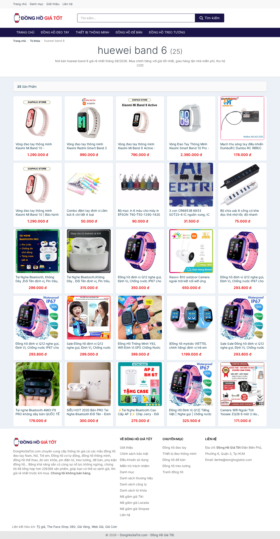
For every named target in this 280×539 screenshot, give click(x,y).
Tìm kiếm (211, 18)
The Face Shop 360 (61, 526)
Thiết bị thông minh (92, 32)
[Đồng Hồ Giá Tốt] (35, 442)
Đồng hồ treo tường (167, 32)
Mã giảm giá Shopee (134, 509)
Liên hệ (68, 4)
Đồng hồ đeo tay (55, 32)
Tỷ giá (41, 526)
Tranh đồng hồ (173, 472)
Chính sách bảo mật (134, 453)
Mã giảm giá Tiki (131, 496)
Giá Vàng (83, 526)
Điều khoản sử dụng (134, 460)
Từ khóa (35, 40)
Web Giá (97, 526)
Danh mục (36, 4)
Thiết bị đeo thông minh (179, 453)
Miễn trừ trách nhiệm (134, 466)
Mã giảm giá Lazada (134, 502)
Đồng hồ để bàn (129, 32)
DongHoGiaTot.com (133, 535)
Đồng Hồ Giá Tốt (162, 535)
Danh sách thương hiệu (136, 478)
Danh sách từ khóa (133, 490)
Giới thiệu (53, 4)
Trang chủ (20, 4)
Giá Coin (111, 526)
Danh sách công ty (133, 484)
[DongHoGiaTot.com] (38, 17)
